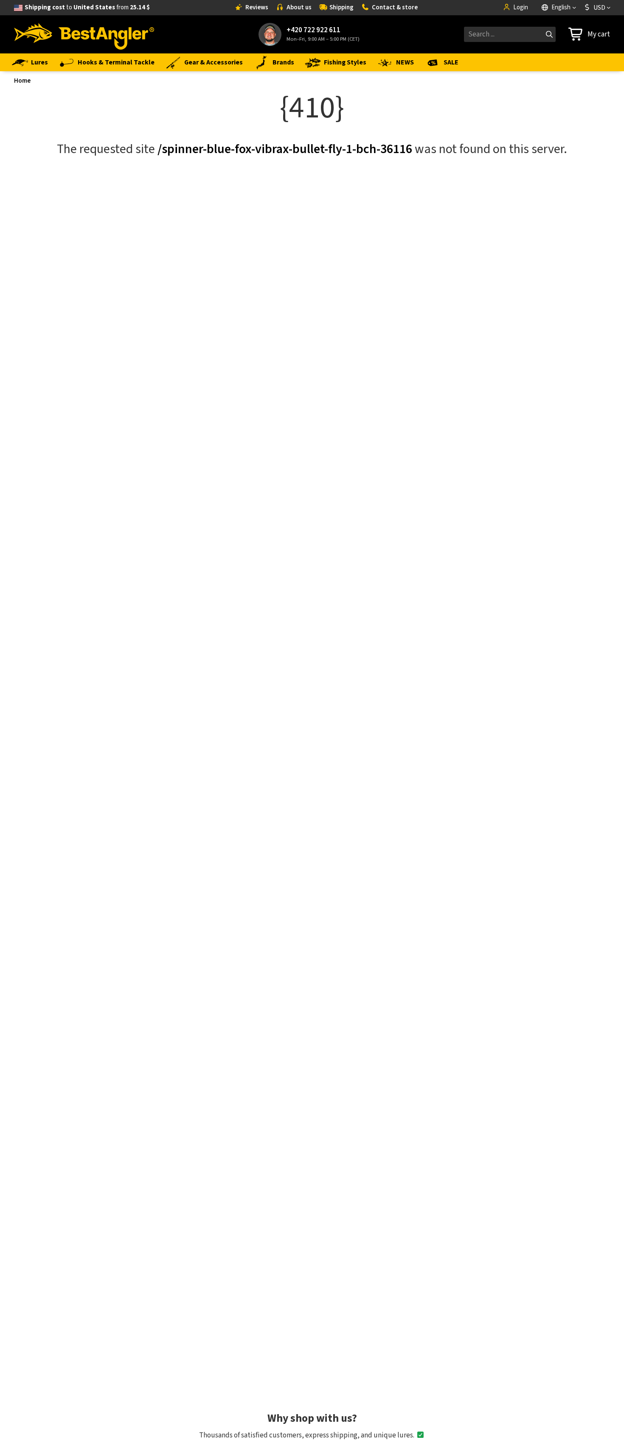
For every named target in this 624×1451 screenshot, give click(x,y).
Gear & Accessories (213, 62)
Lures (39, 62)
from (87, 7)
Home (22, 80)
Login (520, 7)
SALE (451, 62)
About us (299, 7)
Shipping (341, 7)
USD (599, 7)
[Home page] (84, 34)
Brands (283, 62)
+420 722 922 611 (313, 30)
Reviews (256, 7)
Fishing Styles (345, 62)
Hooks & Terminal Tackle (116, 62)
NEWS (405, 62)
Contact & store (395, 7)
